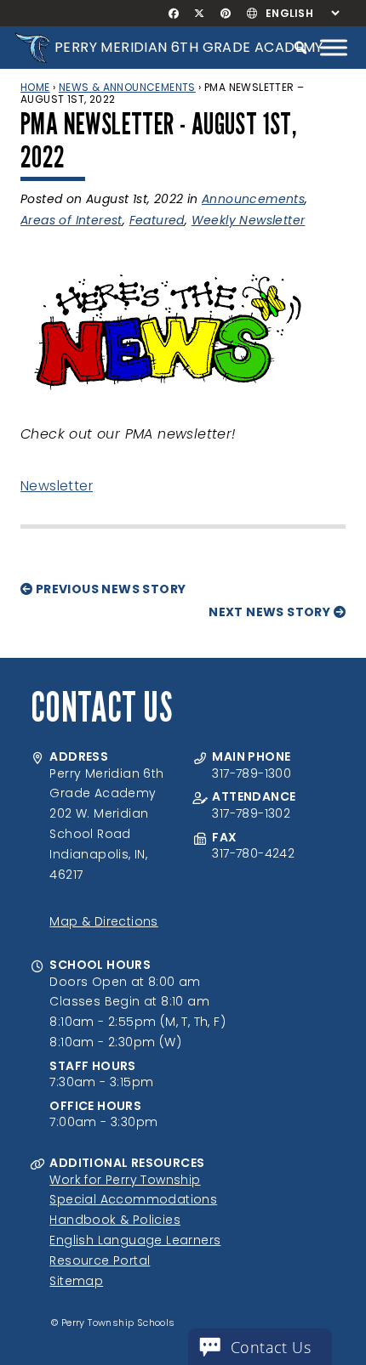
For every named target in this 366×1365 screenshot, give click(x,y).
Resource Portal (99, 1260)
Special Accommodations (133, 1199)
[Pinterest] (225, 13)
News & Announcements (127, 87)
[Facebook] (174, 13)
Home (35, 87)
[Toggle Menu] (333, 47)
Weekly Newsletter (249, 220)
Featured (157, 220)
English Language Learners (134, 1240)
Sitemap (76, 1280)
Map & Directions (103, 921)
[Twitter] (199, 13)
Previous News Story (109, 589)
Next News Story (271, 611)
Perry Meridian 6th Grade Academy (188, 47)
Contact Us (271, 1347)
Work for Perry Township (124, 1179)
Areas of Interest (71, 220)
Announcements (253, 198)
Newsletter (56, 486)
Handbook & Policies (114, 1219)
